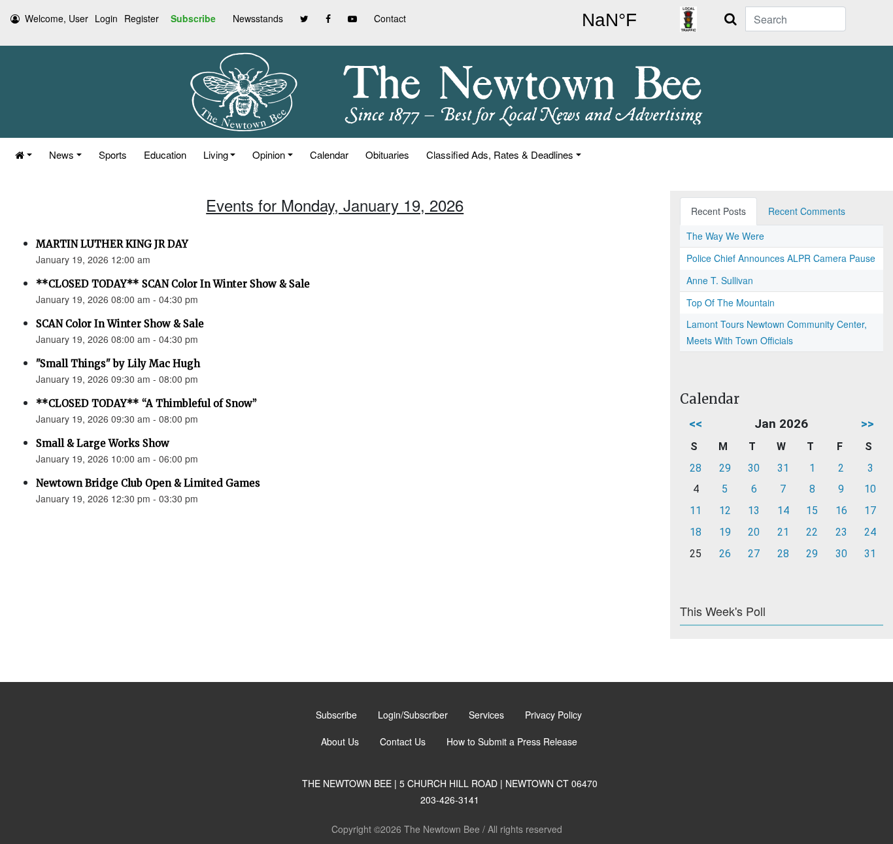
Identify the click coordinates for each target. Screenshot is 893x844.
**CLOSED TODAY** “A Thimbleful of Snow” (146, 403)
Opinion (268, 154)
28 (695, 468)
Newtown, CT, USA (609, 20)
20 (754, 532)
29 (725, 468)
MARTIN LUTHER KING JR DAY (112, 244)
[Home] (23, 154)
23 (841, 532)
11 (695, 510)
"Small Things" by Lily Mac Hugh (118, 363)
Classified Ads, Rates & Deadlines (499, 154)
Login (106, 18)
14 (783, 510)
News (61, 154)
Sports (113, 154)
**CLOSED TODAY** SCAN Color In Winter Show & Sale (173, 284)
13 (754, 510)
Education (165, 154)
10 (870, 489)
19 (725, 532)
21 (783, 532)
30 (754, 468)
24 (870, 532)
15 (812, 510)
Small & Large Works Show (102, 443)
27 (754, 553)
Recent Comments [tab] (806, 211)
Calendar (329, 154)
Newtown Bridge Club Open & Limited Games (148, 483)
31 (783, 468)
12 (725, 510)
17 (870, 510)
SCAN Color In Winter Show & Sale (120, 323)
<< (695, 423)
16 (841, 510)
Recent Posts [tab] (718, 211)
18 (695, 532)
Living (215, 154)
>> (867, 423)
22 (812, 532)
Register (141, 18)
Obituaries (387, 154)
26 (725, 553)
